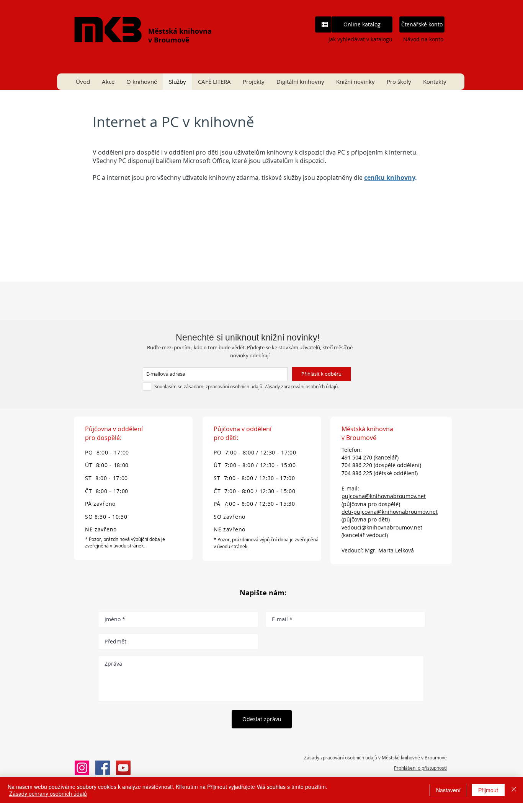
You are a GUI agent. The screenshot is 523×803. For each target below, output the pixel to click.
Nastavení (448, 790)
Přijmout (488, 790)
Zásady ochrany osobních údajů (48, 793)
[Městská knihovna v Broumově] (102, 768)
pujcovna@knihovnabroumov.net (384, 496)
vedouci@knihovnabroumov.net (382, 527)
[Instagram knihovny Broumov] (82, 768)
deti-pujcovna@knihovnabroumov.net (390, 511)
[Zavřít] (513, 790)
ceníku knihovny (389, 177)
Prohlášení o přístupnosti (420, 768)
